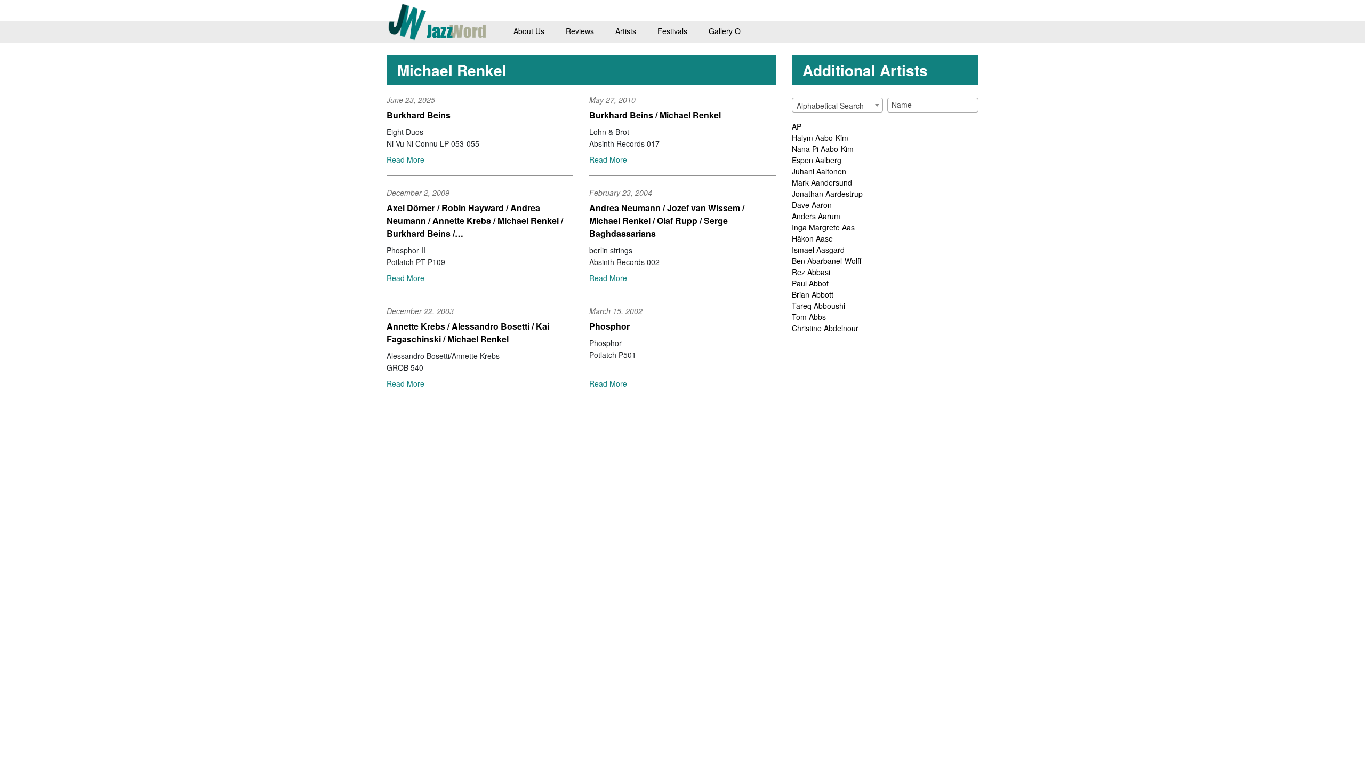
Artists (625, 31)
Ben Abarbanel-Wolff (826, 260)
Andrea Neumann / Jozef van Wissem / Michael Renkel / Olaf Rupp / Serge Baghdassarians (666, 220)
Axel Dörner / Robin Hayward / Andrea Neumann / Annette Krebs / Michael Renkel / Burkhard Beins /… (475, 220)
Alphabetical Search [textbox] (830, 105)
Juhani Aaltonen (819, 171)
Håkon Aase (812, 238)
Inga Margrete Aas (823, 227)
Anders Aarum (816, 216)
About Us (528, 31)
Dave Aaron (812, 204)
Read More (405, 159)
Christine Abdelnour (825, 328)
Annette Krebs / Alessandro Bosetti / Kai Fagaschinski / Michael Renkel (468, 332)
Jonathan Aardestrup (827, 193)
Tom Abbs (809, 316)
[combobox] (837, 105)
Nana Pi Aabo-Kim (823, 148)
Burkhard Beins (419, 115)
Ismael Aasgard (818, 249)
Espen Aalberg (816, 160)
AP (796, 126)
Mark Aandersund (822, 182)
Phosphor (609, 326)
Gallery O (725, 31)
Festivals (672, 31)
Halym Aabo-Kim (820, 137)
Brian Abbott (812, 294)
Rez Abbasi (811, 272)
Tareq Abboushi (818, 305)
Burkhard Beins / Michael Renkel (655, 115)
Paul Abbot (810, 283)
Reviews (580, 31)
